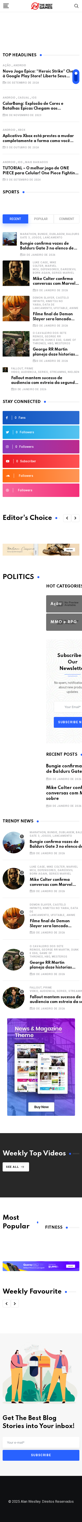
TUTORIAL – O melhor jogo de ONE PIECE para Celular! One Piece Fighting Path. (40, 173)
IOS (34, 97)
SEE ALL (12, 1166)
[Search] (76, 5)
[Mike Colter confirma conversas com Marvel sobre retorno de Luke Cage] (16, 275)
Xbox (22, 129)
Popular (41, 219)
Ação (7, 65)
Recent (15, 219)
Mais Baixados (36, 162)
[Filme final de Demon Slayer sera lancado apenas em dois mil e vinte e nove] (16, 311)
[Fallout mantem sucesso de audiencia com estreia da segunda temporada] (5, 379)
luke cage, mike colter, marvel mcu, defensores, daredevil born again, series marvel (54, 870)
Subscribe (41, 1455)
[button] (67, 518)
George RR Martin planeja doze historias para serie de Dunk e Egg (54, 967)
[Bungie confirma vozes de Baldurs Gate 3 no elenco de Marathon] (10, 244)
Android (19, 65)
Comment (66, 219)
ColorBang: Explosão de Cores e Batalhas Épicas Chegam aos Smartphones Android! (33, 108)
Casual (24, 97)
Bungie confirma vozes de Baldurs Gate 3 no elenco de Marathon (47, 248)
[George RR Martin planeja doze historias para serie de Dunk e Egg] (16, 346)
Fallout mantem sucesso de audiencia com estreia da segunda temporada (44, 383)
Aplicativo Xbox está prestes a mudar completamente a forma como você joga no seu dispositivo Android (38, 141)
